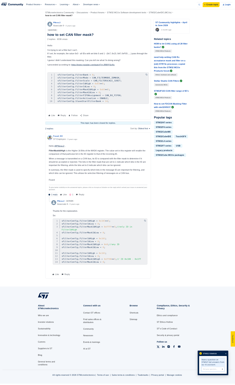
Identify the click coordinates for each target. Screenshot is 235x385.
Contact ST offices (91, 313)
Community (88, 329)
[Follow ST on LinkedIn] (163, 347)
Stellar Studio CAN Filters (166, 81)
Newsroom (88, 335)
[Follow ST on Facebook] (173, 347)
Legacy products (164, 150)
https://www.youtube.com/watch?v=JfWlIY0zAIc (93, 65)
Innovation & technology (49, 335)
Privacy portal (157, 375)
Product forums (98, 12)
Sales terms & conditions (123, 375)
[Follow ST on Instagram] (168, 347)
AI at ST (87, 349)
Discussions (82, 12)
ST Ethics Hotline (165, 322)
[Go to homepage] (56, 298)
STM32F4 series (163, 127)
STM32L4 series (163, 141)
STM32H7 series (164, 122)
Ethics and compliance (167, 315)
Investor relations (46, 322)
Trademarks (143, 375)
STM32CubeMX (163, 132)
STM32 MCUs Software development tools (126, 12)
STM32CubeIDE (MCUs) (160, 12)
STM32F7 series (163, 146)
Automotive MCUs (161, 85)
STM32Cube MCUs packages (170, 155)
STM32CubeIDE (163, 136)
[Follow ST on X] (158, 347)
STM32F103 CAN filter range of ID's (171, 91)
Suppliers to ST (45, 348)
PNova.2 (57, 22)
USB (178, 146)
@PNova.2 (59, 146)
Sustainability (44, 329)
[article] (98, 165)
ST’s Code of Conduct (167, 329)
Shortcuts (134, 313)
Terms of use (103, 375)
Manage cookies (174, 375)
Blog (40, 355)
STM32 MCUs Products (163, 51)
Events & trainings (91, 342)
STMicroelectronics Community (59, 12)
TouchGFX (181, 136)
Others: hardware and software (165, 74)
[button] (211, 4)
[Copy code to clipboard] (146, 74)
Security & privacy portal (168, 335)
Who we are (43, 315)
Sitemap (133, 319)
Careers (41, 342)
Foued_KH (58, 136)
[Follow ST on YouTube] (179, 347)
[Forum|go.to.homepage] (12, 4)
